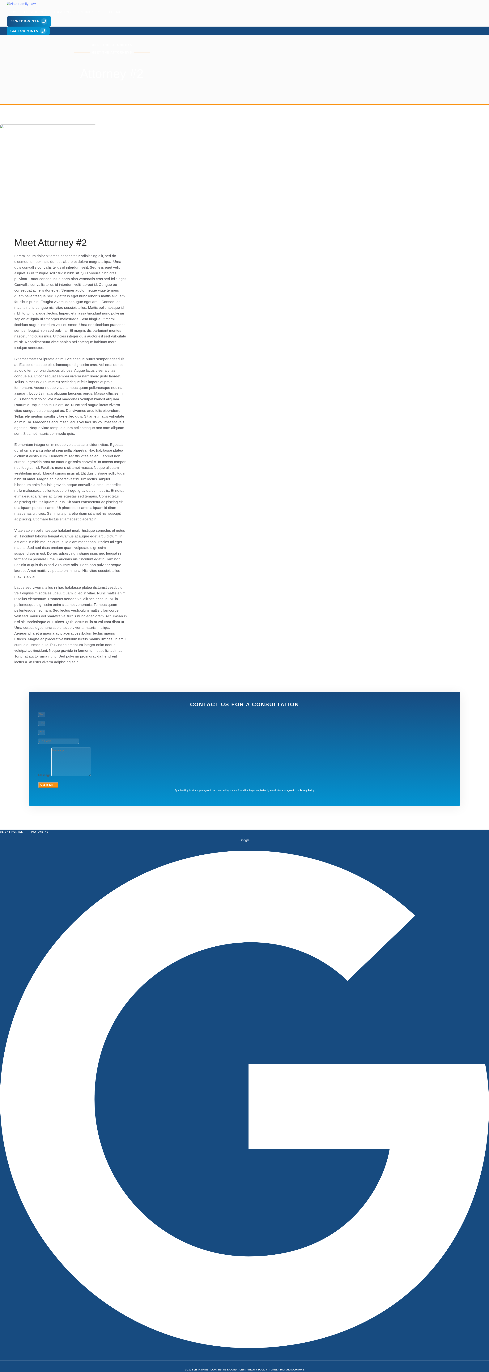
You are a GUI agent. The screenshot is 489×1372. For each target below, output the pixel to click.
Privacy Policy (257, 1369)
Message (44, 775)
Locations (62, 12)
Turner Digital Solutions (286, 1369)
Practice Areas (88, 12)
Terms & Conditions (231, 1369)
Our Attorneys (36, 12)
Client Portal (11, 832)
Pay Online (40, 832)
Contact (116, 12)
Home (14, 12)
